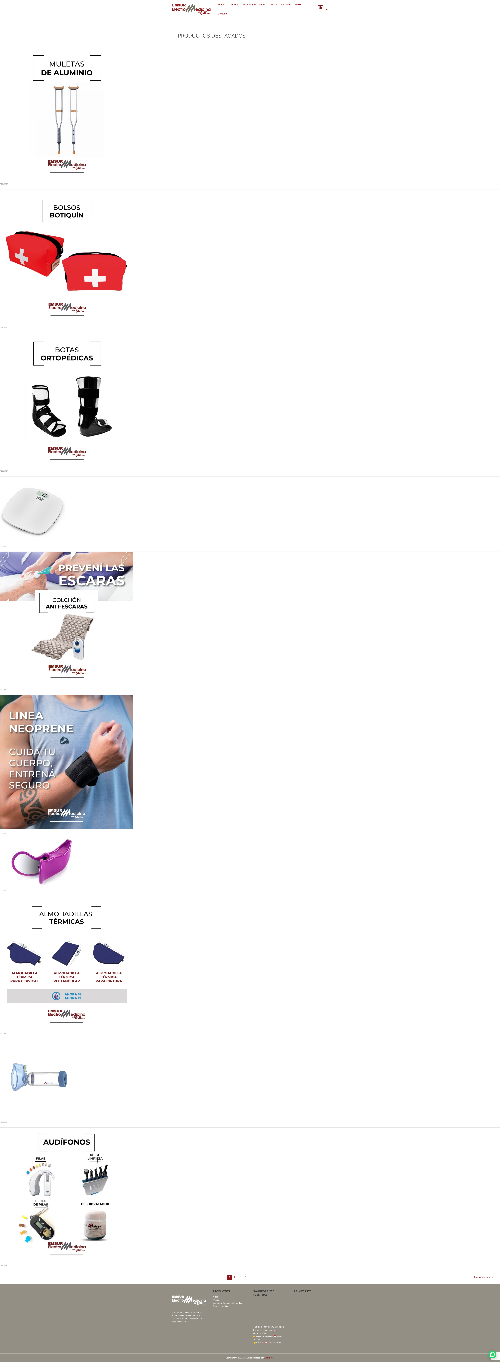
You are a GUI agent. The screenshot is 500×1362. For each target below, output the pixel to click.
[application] (225, 4)
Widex (221, 4)
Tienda (273, 4)
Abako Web (269, 1358)
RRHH (298, 4)
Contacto (222, 13)
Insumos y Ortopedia (254, 4)
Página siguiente (483, 1277)
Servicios (286, 4)
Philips (234, 4)
